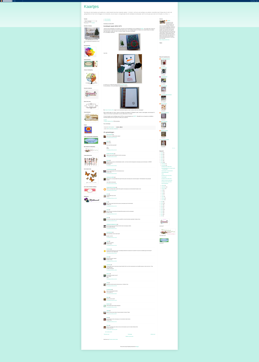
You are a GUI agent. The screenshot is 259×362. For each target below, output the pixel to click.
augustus (163, 188)
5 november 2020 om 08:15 (112, 173)
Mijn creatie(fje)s (164, 121)
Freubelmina (109, 289)
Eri (107, 201)
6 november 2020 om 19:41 (112, 307)
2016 (162, 206)
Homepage (130, 334)
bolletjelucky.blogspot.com (112, 224)
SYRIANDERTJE (164, 76)
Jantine (168, 20)
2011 (162, 214)
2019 (162, 201)
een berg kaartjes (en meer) (166, 94)
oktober (163, 185)
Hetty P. (108, 273)
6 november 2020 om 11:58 (112, 300)
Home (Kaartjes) (108, 19)
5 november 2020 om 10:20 (112, 198)
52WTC (142, 28)
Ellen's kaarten (164, 103)
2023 (162, 157)
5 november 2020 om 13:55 (112, 237)
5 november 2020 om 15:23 (112, 245)
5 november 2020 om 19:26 (112, 261)
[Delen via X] (119, 127)
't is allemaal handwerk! (165, 58)
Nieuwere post (106, 334)
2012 (162, 212)
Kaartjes (91, 6)
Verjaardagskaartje (165, 172)
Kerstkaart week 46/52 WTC (167, 178)
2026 (162, 152)
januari (163, 199)
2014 (162, 209)
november (164, 165)
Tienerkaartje (164, 177)
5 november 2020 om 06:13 (112, 137)
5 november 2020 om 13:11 (112, 228)
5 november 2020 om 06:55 (112, 156)
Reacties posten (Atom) (113, 339)
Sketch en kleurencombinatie (167, 180)
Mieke (108, 297)
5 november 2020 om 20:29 (112, 279)
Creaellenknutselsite (111, 169)
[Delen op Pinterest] (122, 127)
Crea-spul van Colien (165, 139)
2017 (162, 204)
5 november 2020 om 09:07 (112, 190)
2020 (162, 162)
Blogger (137, 346)
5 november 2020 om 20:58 (112, 285)
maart (163, 196)
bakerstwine (112, 128)
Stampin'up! (116, 128)
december (164, 163)
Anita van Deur (109, 134)
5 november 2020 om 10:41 (112, 206)
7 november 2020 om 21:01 (112, 321)
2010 (162, 215)
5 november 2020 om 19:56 (112, 270)
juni (162, 191)
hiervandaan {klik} (123, 84)
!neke (108, 241)
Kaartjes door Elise (110, 153)
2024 (162, 156)
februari (163, 198)
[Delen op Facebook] (120, 127)
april (162, 194)
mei (162, 193)
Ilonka (108, 325)
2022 (162, 159)
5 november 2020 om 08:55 (112, 183)
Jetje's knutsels (164, 85)
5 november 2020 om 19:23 (112, 253)
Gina (107, 282)
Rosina (108, 160)
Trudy (108, 209)
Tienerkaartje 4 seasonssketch (167, 170)
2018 (162, 203)
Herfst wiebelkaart (165, 183)
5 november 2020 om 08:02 (112, 165)
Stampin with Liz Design (111, 187)
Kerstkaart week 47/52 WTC (167, 175)
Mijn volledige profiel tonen (164, 39)
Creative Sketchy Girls (109, 109)
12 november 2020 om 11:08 (112, 329)
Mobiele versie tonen (129, 336)
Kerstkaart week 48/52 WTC (167, 166)
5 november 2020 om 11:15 (112, 220)
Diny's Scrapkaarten (165, 112)
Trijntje (108, 310)
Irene (108, 194)
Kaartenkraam (109, 232)
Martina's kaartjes (164, 130)
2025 (162, 154)
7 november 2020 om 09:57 (112, 313)
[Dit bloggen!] (118, 127)
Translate (93, 22)
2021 (162, 160)
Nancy (108, 141)
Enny (108, 217)
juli (162, 190)
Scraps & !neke (164, 67)
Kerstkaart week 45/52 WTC (167, 181)
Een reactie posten (108, 331)
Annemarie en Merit (110, 177)
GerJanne (108, 249)
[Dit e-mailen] (116, 127)
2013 (162, 211)
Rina (107, 317)
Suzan (108, 256)
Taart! (163, 173)
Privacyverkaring (108, 20)
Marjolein (108, 304)
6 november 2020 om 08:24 (112, 293)
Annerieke (109, 264)
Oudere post (153, 334)
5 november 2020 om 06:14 (112, 150)
